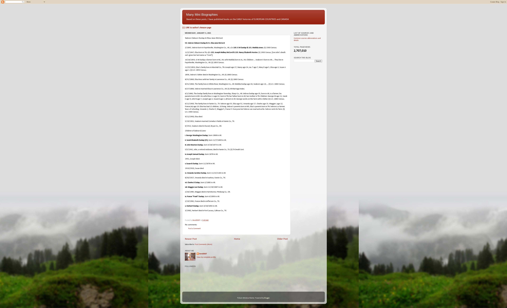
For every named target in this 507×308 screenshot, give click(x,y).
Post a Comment (194, 228)
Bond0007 (203, 254)
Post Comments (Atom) (203, 244)
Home (237, 239)
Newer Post (191, 239)
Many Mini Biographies (202, 14)
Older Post (282, 239)
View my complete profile (206, 257)
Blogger (267, 298)
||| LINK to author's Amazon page (196, 28)
